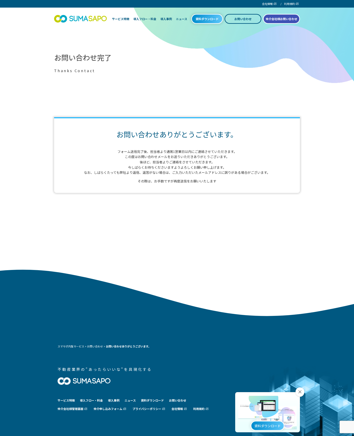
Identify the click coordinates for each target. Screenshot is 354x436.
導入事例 (166, 19)
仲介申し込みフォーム (108, 409)
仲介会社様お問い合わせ (281, 19)
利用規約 (289, 4)
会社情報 (267, 4)
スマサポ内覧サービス (71, 346)
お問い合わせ (243, 19)
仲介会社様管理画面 (70, 409)
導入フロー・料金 (144, 19)
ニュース (181, 19)
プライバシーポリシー (147, 409)
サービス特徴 (120, 19)
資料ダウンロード (207, 19)
